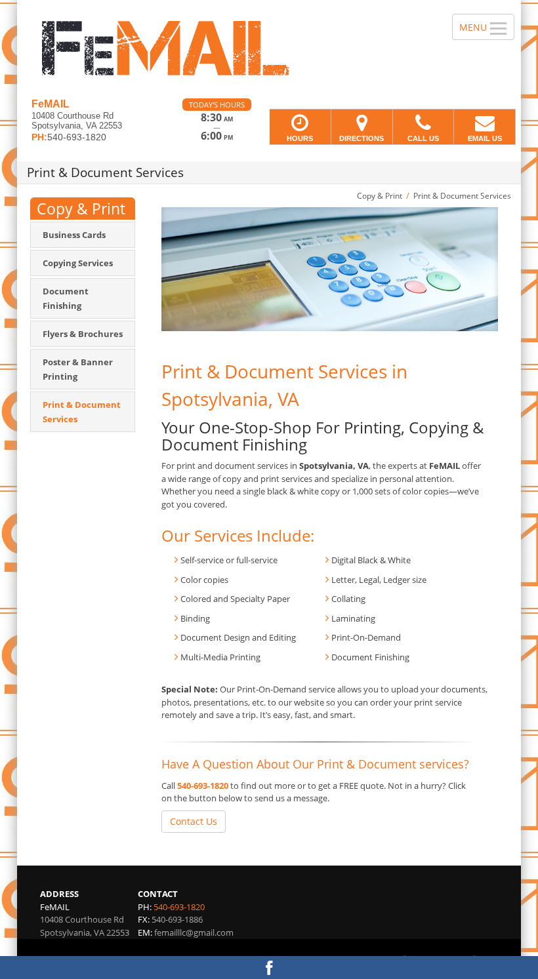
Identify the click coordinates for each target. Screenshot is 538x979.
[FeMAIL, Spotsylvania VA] (269, 49)
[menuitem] (82, 234)
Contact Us (193, 821)
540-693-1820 (202, 785)
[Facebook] (269, 967)
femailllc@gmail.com (194, 932)
